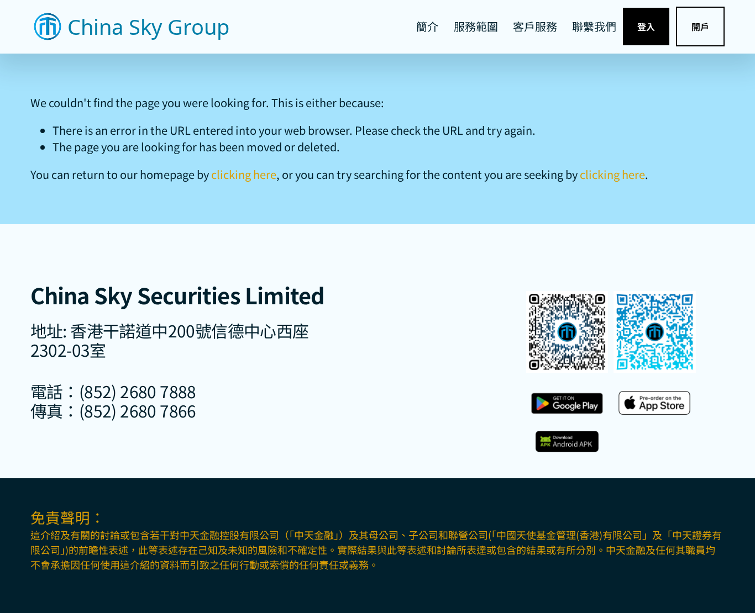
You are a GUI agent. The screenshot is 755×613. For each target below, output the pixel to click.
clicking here (243, 174)
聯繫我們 (594, 26)
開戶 (700, 26)
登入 (646, 26)
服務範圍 (476, 26)
